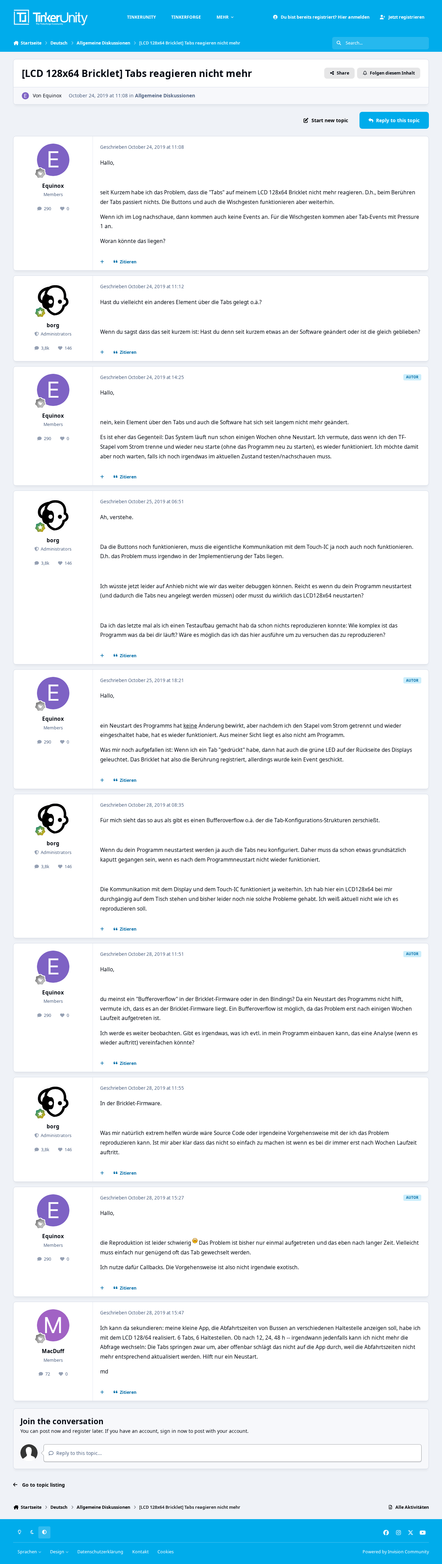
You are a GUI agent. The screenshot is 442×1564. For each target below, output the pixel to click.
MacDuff (53, 1351)
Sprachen (28, 1552)
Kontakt (140, 1552)
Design (57, 1552)
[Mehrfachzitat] (102, 262)
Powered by (396, 1552)
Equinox (52, 95)
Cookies (165, 1552)
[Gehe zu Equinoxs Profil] (25, 95)
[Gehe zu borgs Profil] (53, 299)
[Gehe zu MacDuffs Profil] (53, 1325)
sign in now (173, 1431)
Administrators (55, 334)
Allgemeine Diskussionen (165, 95)
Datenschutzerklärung (100, 1552)
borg (53, 325)
